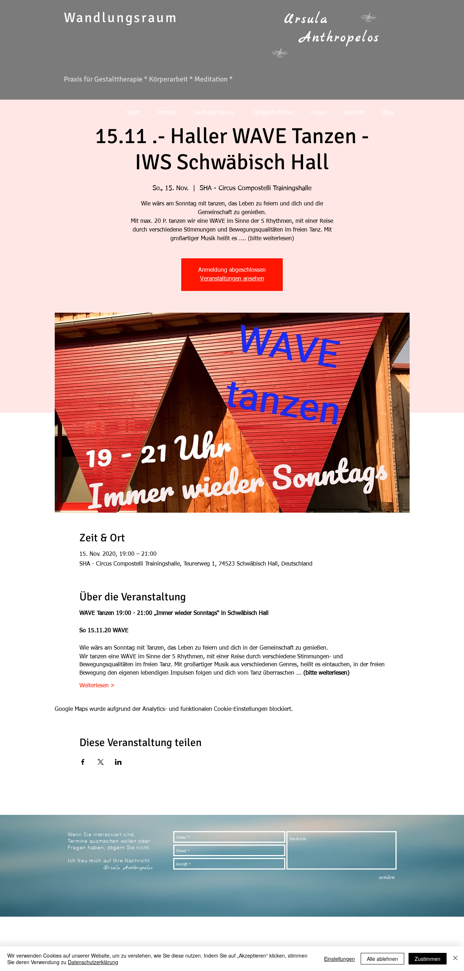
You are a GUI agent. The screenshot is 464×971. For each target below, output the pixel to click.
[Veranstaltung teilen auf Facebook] (82, 762)
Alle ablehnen (382, 958)
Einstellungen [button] (339, 958)
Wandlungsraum (120, 17)
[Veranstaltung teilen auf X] (100, 762)
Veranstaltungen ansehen (232, 279)
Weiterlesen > (97, 686)
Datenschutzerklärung (93, 962)
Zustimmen (427, 958)
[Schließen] (455, 958)
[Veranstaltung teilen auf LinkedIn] (118, 762)
